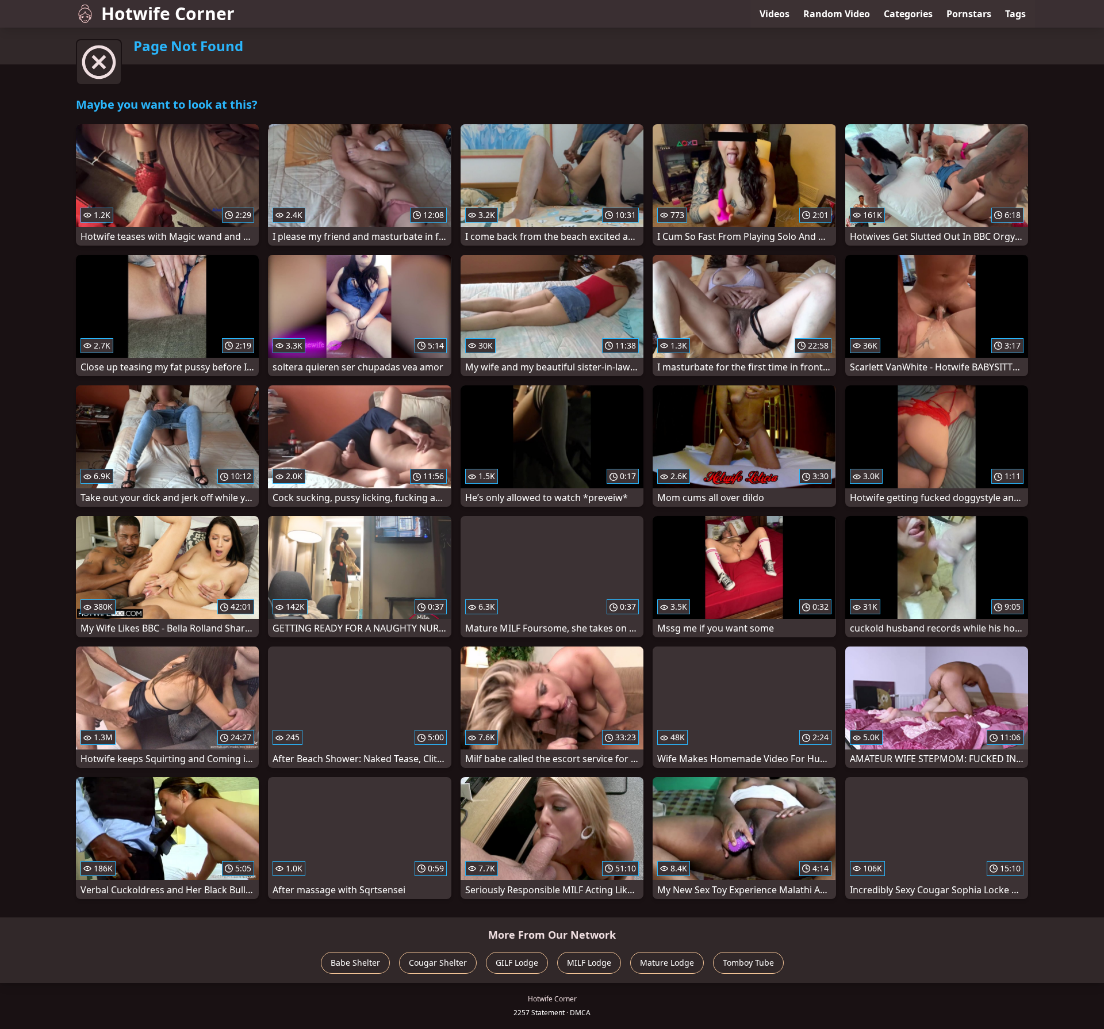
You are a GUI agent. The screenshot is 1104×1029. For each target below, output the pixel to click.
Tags (1015, 13)
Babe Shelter (355, 962)
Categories (908, 13)
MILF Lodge (589, 962)
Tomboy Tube (748, 962)
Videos (774, 13)
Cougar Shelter (438, 962)
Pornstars (968, 13)
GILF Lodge (517, 962)
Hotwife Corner (168, 13)
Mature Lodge (667, 962)
